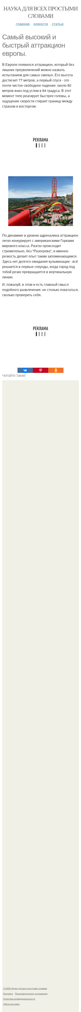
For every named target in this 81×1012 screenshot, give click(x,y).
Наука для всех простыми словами (40, 12)
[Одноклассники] (56, 370)
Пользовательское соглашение (31, 993)
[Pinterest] (40, 370)
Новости (40, 23)
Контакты (8, 993)
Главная (23, 23)
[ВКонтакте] (25, 370)
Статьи (58, 23)
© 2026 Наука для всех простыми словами (25, 988)
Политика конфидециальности (19, 998)
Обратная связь (11, 1003)
